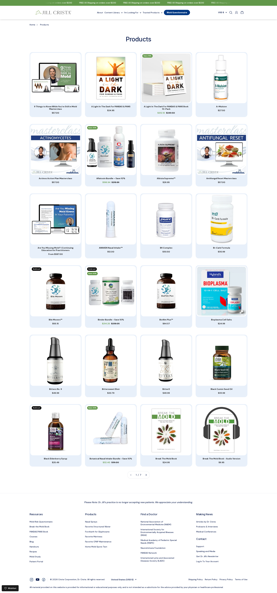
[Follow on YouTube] (38, 579)
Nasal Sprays (91, 521)
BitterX (166, 389)
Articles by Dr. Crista (206, 521)
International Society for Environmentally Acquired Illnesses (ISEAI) (157, 532)
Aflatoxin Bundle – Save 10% (110, 178)
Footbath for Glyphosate (97, 531)
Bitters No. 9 (55, 389)
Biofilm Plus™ (166, 320)
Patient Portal (36, 561)
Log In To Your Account (207, 561)
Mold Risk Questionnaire (41, 521)
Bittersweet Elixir (111, 389)
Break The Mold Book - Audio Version (221, 458)
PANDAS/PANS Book (39, 531)
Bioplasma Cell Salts (221, 320)
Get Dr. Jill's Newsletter (207, 556)
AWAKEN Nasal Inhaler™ (111, 248)
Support (200, 546)
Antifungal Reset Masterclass (221, 178)
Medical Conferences (206, 531)
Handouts (34, 546)
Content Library (112, 12)
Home (32, 24)
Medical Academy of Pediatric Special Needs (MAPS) (159, 541)
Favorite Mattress (93, 536)
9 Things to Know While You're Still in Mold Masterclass (55, 107)
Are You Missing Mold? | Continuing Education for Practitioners (55, 249)
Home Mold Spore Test (96, 546)
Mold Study (35, 556)
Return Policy (211, 579)
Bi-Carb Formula (221, 248)
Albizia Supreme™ (166, 178)
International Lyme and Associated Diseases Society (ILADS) (157, 559)
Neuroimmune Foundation (153, 548)
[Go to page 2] (146, 475)
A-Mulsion (221, 106)
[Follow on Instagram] (31, 579)
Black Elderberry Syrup (55, 458)
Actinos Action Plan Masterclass (55, 178)
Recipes (33, 551)
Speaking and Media (205, 551)
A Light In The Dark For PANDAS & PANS (110, 106)
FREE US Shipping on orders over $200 (47, 2)
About (100, 12)
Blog (32, 541)
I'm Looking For (131, 12)
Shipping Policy (195, 579)
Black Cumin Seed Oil (221, 389)
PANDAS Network (149, 553)
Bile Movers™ (55, 320)
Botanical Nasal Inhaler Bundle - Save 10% (111, 458)
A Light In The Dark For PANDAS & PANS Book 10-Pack (166, 107)
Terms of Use (241, 579)
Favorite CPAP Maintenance (98, 541)
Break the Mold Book (39, 526)
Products (44, 24)
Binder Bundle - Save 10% (111, 320)
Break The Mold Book (166, 458)
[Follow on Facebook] (44, 579)
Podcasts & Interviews (207, 526)
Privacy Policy (226, 579)
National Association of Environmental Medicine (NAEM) (156, 523)
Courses (33, 536)
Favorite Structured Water (98, 526)
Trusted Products (151, 12)
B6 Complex (166, 248)
